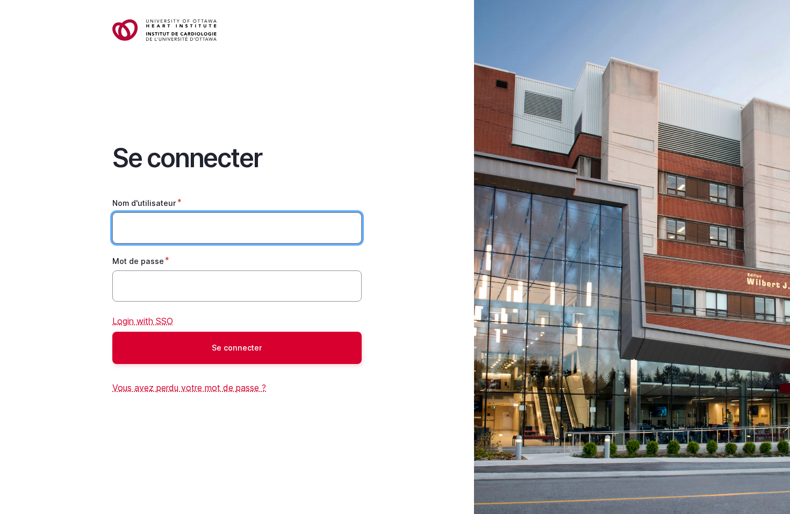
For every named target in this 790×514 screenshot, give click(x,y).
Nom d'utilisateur (144, 203)
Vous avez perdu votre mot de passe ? (189, 387)
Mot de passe (138, 261)
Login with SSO (142, 321)
